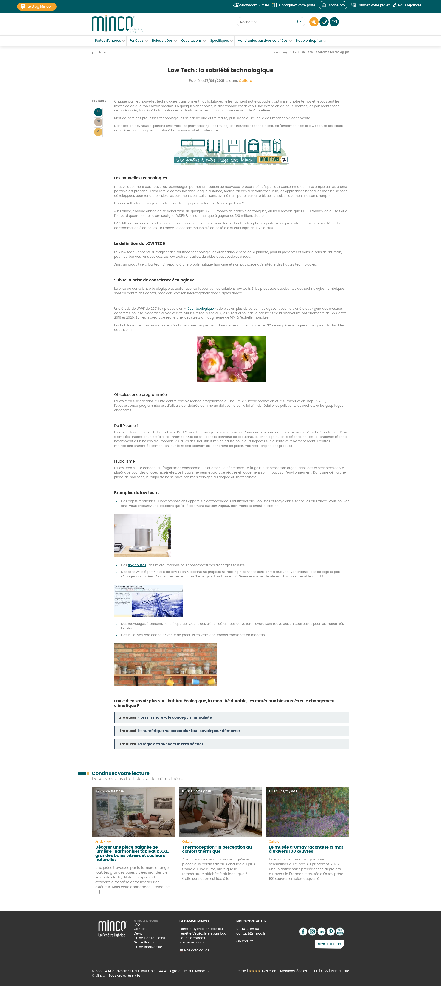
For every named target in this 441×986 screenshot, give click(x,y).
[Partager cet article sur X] (98, 132)
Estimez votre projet (374, 5)
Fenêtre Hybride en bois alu (201, 929)
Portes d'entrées (192, 938)
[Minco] (117, 24)
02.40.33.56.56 (247, 929)
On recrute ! (245, 941)
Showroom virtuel (254, 5)
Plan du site (340, 971)
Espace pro (336, 5)
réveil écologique (201, 308)
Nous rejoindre (409, 5)
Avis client (270, 971)
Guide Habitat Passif (149, 938)
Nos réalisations (191, 942)
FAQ (137, 924)
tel (324, 21)
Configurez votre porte (297, 5)
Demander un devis (314, 21)
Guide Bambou (146, 942)
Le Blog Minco (39, 6)
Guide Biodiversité (148, 947)
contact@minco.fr (250, 933)
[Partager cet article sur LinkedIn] (98, 123)
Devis (138, 933)
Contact (334, 21)
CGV (324, 971)
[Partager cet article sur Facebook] (98, 113)
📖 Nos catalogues (194, 950)
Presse (241, 971)
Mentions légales (293, 971)
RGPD (314, 971)
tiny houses (137, 565)
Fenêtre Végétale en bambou (202, 933)
